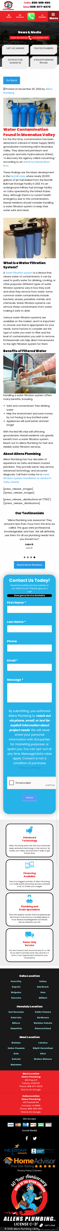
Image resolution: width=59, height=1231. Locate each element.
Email (12, 660)
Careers (37, 1170)
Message (15, 680)
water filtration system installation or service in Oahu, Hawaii (27, 478)
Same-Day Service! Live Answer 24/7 (29, 38)
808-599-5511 (41, 3)
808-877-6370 (40, 7)
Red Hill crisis (17, 176)
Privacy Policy (25, 1170)
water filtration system (19, 272)
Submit (29, 797)
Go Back (11, 80)
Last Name (16, 622)
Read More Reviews (29, 565)
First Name (16, 602)
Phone (12, 641)
